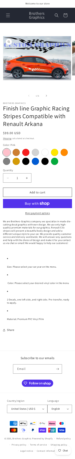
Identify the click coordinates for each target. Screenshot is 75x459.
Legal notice (26, 450)
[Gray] (6, 161)
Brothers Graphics (22, 438)
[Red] (25, 152)
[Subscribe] (57, 369)
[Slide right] (46, 95)
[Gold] (16, 161)
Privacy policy (19, 444)
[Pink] (6, 152)
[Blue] (35, 161)
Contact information (47, 450)
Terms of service (38, 444)
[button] (8, 15)
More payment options (37, 212)
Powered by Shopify (42, 438)
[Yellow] (54, 152)
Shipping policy (59, 444)
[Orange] (64, 152)
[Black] (25, 161)
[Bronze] (16, 152)
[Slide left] (28, 95)
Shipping (7, 138)
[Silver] (35, 152)
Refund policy (63, 438)
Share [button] (10, 330)
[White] (45, 152)
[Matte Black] (45, 161)
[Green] (54, 161)
